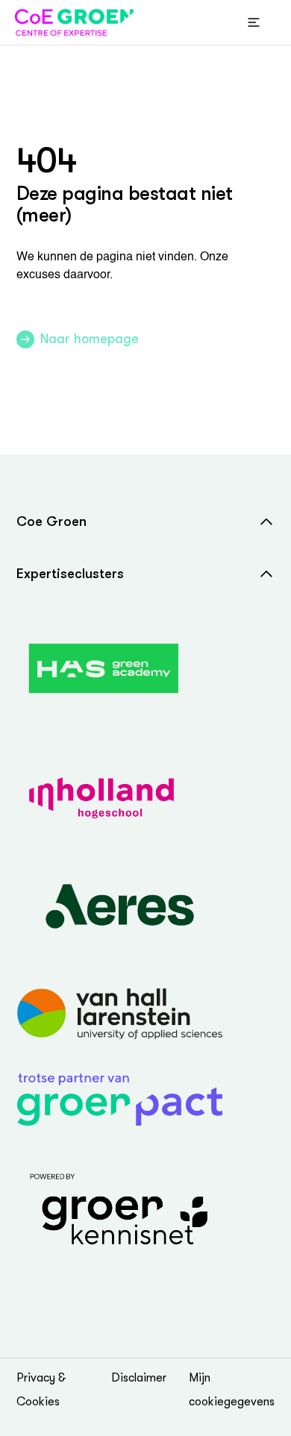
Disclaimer (138, 1378)
